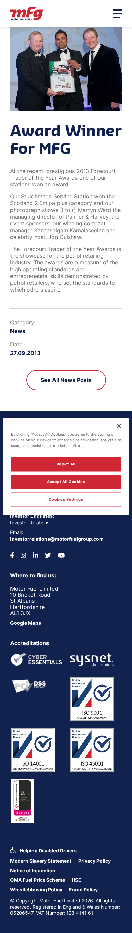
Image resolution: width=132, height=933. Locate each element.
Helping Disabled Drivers (48, 850)
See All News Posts (66, 380)
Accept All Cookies (66, 481)
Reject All (66, 464)
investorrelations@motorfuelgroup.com (57, 539)
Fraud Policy (83, 889)
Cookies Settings (66, 499)
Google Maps (25, 623)
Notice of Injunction (33, 870)
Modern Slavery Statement (40, 861)
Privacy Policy (94, 861)
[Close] (119, 426)
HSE (76, 880)
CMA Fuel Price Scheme (37, 880)
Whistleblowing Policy (36, 889)
